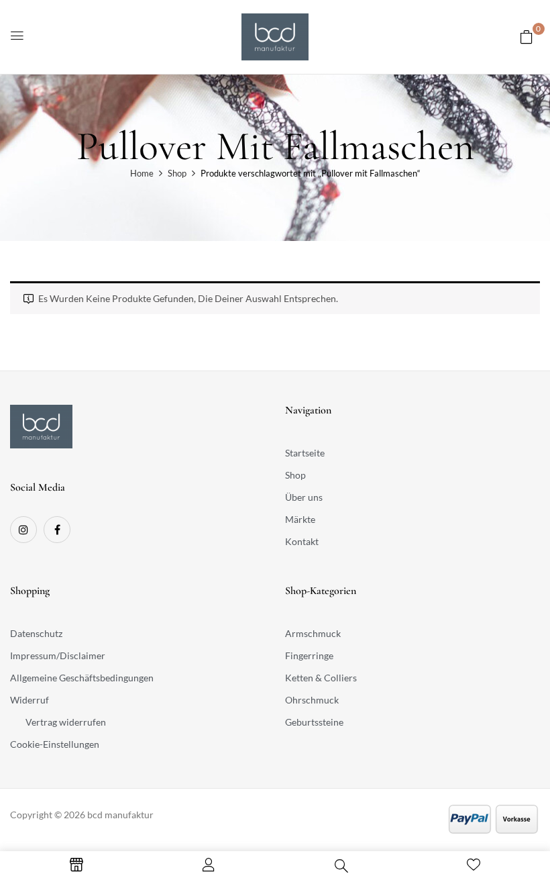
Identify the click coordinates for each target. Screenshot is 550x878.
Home (142, 173)
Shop (177, 173)
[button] (526, 36)
